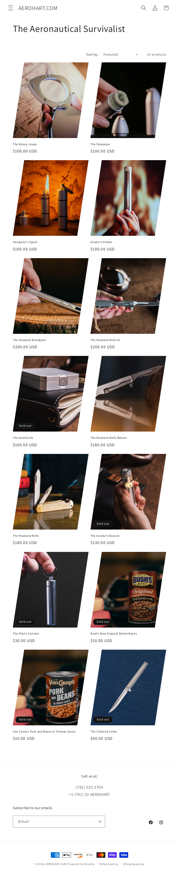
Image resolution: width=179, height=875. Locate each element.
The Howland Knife (26, 536)
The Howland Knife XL (105, 340)
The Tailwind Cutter (103, 731)
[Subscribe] (99, 822)
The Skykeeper (100, 144)
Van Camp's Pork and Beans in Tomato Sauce (44, 731)
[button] (10, 8)
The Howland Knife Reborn (108, 438)
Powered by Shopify (81, 864)
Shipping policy (134, 864)
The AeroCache (23, 438)
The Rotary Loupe (25, 144)
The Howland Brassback (29, 340)
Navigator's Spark (25, 242)
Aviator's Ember (101, 242)
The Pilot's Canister (26, 633)
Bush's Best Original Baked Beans (113, 633)
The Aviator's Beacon (105, 536)
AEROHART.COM (56, 864)
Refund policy (109, 864)
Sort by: (92, 54)
